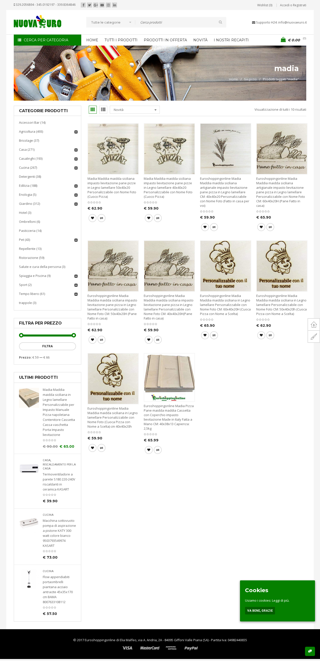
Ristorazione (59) (31, 257)
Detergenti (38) (30, 176)
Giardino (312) (29, 203)
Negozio (250, 79)
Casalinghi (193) (30, 158)
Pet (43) (24, 239)
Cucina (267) (28, 167)
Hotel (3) (25, 212)
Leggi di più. (281, 600)
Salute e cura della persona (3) (42, 266)
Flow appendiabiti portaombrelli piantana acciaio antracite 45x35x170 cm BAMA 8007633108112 (58, 589)
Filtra (47, 346)
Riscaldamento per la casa (59, 466)
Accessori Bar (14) (32, 122)
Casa (46, 460)
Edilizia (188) (28, 185)
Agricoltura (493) (31, 131)
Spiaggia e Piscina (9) (34, 275)
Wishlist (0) (264, 5)
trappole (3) (27, 302)
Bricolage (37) (29, 140)
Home (233, 79)
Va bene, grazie (260, 610)
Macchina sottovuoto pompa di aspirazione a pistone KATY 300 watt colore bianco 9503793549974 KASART (59, 533)
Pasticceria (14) (30, 230)
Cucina (48, 515)
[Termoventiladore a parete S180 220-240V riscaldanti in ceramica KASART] (29, 468)
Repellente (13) (30, 248)
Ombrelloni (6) (29, 221)
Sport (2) (25, 284)
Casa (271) (26, 149)
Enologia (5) (27, 194)
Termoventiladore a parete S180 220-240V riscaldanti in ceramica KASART (59, 481)
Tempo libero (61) (32, 293)
